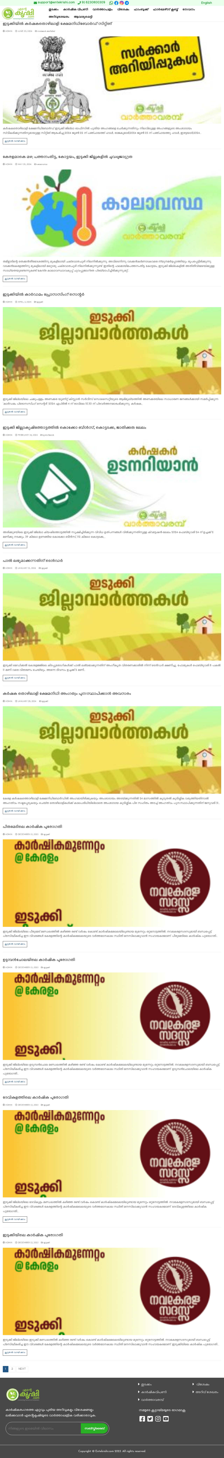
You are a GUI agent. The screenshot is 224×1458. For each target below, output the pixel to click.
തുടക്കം (146, 1385)
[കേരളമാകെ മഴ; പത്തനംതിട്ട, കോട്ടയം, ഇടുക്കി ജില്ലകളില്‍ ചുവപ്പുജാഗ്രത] (112, 213)
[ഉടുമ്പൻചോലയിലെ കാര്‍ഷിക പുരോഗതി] (112, 1016)
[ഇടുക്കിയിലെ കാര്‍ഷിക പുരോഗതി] (112, 1291)
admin (8, 31)
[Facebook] (116, 3)
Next (22, 1369)
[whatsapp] (111, 3)
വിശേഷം (203, 1385)
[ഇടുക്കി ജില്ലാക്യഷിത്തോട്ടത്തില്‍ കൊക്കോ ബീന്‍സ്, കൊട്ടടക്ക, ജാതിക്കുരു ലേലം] (112, 484)
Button (184, 2)
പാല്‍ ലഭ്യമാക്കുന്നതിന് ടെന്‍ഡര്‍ (33, 561)
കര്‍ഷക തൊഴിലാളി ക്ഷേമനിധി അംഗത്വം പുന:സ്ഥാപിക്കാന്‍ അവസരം (67, 694)
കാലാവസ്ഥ (42, 165)
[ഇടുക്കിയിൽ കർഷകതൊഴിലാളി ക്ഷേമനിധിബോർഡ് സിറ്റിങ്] (112, 80)
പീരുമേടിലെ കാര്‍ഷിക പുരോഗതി (32, 827)
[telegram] (127, 3)
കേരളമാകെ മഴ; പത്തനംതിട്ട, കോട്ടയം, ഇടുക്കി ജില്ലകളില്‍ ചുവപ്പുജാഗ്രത (67, 157)
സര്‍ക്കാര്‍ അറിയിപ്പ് (46, 31)
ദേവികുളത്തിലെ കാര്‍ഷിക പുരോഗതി (36, 1097)
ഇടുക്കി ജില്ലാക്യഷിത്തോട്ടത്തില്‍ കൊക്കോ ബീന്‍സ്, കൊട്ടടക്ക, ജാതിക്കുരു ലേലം (74, 428)
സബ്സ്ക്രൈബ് (94, 1428)
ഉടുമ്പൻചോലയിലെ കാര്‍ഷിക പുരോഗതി (39, 960)
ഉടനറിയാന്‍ (48, 435)
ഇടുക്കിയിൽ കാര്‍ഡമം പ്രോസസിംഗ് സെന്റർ (43, 294)
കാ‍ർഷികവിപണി (154, 1392)
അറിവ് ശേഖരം (207, 1392)
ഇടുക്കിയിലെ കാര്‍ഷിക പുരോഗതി (33, 1235)
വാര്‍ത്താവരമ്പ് (152, 1400)
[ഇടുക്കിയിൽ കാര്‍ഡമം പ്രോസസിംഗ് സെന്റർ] (112, 350)
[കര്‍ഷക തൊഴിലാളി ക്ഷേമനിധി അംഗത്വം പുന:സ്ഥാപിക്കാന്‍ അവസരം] (112, 750)
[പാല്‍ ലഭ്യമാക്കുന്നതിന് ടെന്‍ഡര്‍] (112, 617)
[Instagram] (122, 3)
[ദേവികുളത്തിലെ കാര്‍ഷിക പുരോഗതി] (112, 1153)
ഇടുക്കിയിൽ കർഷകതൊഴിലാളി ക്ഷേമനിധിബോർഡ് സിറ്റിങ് (57, 24)
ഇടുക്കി (40, 302)
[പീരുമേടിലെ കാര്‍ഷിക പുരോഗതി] (112, 883)
